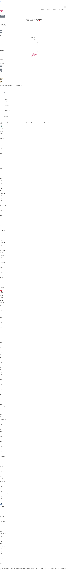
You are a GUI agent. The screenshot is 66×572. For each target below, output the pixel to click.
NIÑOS (54, 9)
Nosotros (33, 37)
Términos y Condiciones (33, 42)
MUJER (48, 9)
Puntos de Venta (33, 39)
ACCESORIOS (61, 9)
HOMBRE (42, 9)
